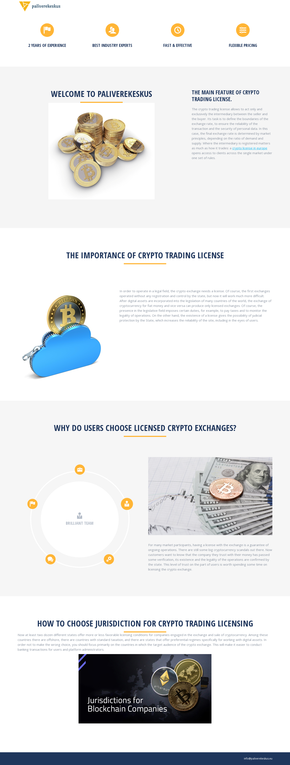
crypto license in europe (249, 148)
